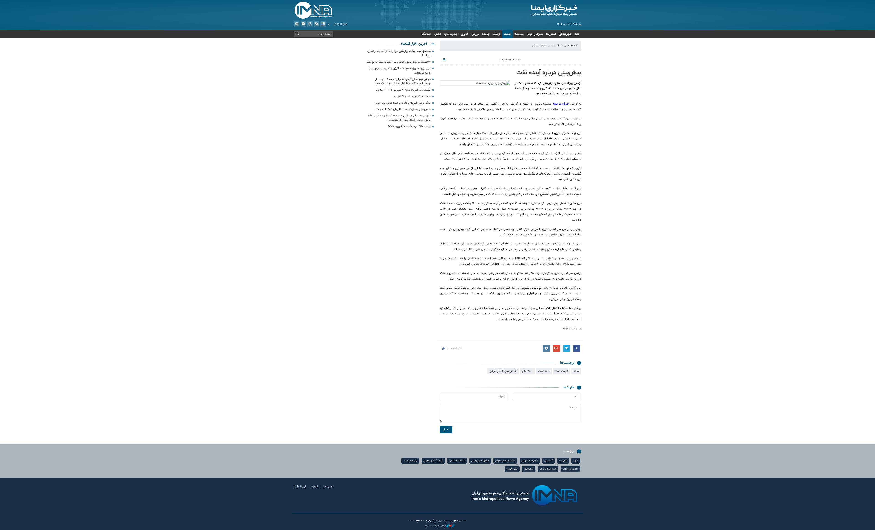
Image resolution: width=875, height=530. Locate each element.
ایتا (296, 24)
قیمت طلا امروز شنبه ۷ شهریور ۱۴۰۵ (409, 126)
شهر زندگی (565, 34)
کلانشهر (548, 460)
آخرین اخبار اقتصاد (414, 44)
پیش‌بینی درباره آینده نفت (548, 73)
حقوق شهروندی (480, 460)
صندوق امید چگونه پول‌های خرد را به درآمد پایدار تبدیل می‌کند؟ (399, 53)
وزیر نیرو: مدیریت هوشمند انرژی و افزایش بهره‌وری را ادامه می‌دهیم (400, 70)
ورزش (475, 34)
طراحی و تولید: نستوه (435, 526)
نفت (576, 371)
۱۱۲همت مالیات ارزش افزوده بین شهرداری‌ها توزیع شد (399, 62)
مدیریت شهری (529, 460)
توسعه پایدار (410, 460)
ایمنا (534, 10)
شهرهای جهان (535, 34)
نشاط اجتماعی (457, 460)
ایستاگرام (310, 24)
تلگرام (303, 24)
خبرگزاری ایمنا (561, 104)
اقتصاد (507, 34)
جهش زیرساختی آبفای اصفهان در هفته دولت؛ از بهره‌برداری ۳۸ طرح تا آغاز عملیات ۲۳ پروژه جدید (402, 81)
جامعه (485, 34)
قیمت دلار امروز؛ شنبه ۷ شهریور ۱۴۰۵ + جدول (403, 90)
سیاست (519, 34)
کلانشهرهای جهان (505, 460)
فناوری (464, 34)
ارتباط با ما (300, 486)
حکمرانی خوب (570, 469)
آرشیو (323, 24)
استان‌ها (551, 34)
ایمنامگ (426, 34)
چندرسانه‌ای (451, 34)
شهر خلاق (512, 469)
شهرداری (528, 469)
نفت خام (527, 371)
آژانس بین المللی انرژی (503, 371)
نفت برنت (544, 371)
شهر (575, 460)
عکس (437, 34)
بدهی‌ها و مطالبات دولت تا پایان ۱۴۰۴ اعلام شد (403, 109)
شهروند (563, 460)
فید (316, 24)
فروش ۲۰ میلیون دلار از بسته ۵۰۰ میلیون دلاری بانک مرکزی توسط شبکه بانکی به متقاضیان (399, 117)
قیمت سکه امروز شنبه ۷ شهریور (412, 96)
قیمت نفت (561, 371)
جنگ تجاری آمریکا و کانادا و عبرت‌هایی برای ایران (403, 103)
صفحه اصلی (570, 46)
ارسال (446, 429)
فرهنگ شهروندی (433, 460)
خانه (576, 34)
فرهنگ (496, 34)
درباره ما (328, 486)
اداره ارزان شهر (547, 469)
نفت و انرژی (539, 46)
